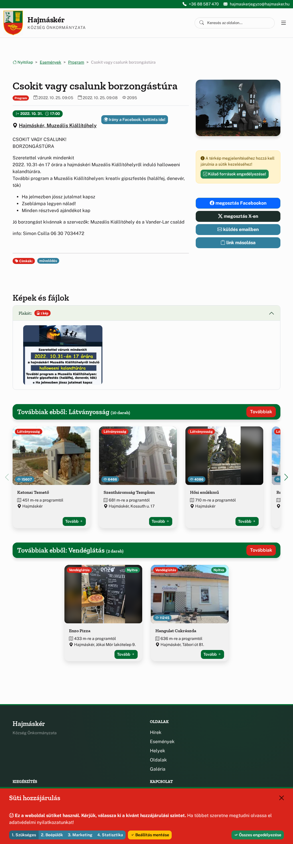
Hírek (155, 732)
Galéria (157, 769)
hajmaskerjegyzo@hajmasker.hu (260, 4)
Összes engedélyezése (259, 835)
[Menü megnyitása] (283, 23)
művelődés (48, 261)
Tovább (72, 521)
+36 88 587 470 (204, 4)
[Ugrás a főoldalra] (13, 23)
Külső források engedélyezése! (236, 174)
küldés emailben (240, 229)
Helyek (157, 750)
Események (50, 62)
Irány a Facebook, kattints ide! (136, 119)
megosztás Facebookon (240, 203)
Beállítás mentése (151, 835)
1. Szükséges (24, 835)
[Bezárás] (281, 797)
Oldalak (158, 760)
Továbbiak (261, 411)
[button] (62, 355)
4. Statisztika (110, 835)
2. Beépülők (52, 835)
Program (76, 62)
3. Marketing (80, 835)
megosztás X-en (240, 216)
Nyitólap (25, 62)
